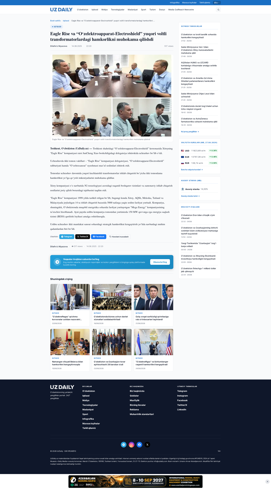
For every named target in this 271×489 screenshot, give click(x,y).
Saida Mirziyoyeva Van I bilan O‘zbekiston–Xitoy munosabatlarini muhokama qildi (197, 50)
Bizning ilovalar (138, 405)
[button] (218, 9)
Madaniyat (133, 9)
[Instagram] (131, 444)
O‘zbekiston (82, 9)
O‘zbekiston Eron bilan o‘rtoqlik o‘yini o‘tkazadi (198, 216)
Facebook (100, 236)
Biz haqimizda (137, 391)
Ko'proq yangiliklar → (190, 132)
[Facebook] (139, 444)
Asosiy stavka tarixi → (190, 196)
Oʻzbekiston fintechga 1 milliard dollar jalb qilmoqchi (198, 270)
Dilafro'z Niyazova (58, 46)
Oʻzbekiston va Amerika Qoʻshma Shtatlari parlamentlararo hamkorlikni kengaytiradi (198, 81)
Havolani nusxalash (120, 237)
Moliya (104, 9)
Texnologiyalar (117, 9)
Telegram (68, 236)
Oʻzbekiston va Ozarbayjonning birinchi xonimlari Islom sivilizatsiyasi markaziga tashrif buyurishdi (199, 231)
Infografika (174, 2)
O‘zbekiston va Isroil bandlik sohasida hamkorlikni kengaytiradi (198, 36)
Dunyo (162, 9)
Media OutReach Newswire (181, 9)
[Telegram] (123, 444)
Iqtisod (95, 9)
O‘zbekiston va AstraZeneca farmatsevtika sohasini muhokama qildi (199, 120)
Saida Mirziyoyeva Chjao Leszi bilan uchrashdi (197, 95)
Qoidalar (134, 395)
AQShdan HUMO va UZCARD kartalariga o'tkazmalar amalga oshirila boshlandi (199, 65)
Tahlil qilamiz (204, 2)
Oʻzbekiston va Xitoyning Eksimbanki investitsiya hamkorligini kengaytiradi (198, 257)
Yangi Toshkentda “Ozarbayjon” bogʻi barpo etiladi (198, 245)
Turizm (152, 9)
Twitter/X (84, 236)
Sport (143, 9)
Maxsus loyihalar (189, 2)
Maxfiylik (134, 400)
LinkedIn (181, 409)
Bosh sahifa (55, 20)
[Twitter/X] (147, 444)
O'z (216, 2)
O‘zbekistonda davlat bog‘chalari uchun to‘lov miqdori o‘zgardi (199, 107)
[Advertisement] (135, 481)
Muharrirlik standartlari (142, 414)
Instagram (182, 395)
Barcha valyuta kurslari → (192, 170)
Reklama (134, 409)
